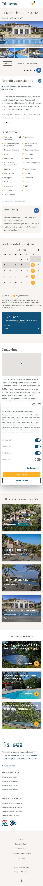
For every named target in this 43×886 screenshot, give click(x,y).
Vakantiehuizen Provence (10, 789)
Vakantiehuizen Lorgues (9, 777)
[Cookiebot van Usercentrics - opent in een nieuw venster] (31, 404)
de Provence (19, 758)
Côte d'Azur (32, 758)
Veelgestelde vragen (21, 872)
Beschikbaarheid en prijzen (27, 63)
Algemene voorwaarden (21, 853)
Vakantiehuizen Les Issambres (12, 803)
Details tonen (32, 468)
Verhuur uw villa (8, 766)
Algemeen (7, 63)
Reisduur (7, 325)
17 (33, 271)
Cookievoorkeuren (21, 844)
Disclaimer (21, 848)
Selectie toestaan (21, 480)
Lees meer (6, 123)
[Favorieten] (32, 4)
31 (33, 282)
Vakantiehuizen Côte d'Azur (11, 815)
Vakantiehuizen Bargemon (10, 781)
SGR (21, 863)
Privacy (21, 839)
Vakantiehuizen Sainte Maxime (12, 807)
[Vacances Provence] (21, 744)
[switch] (38, 446)
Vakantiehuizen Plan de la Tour (12, 811)
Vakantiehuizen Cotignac (10, 785)
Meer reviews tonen (21, 485)
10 (33, 265)
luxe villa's (18, 755)
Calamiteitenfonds (21, 867)
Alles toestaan (21, 474)
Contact (21, 858)
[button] (21, 363)
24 (33, 277)
